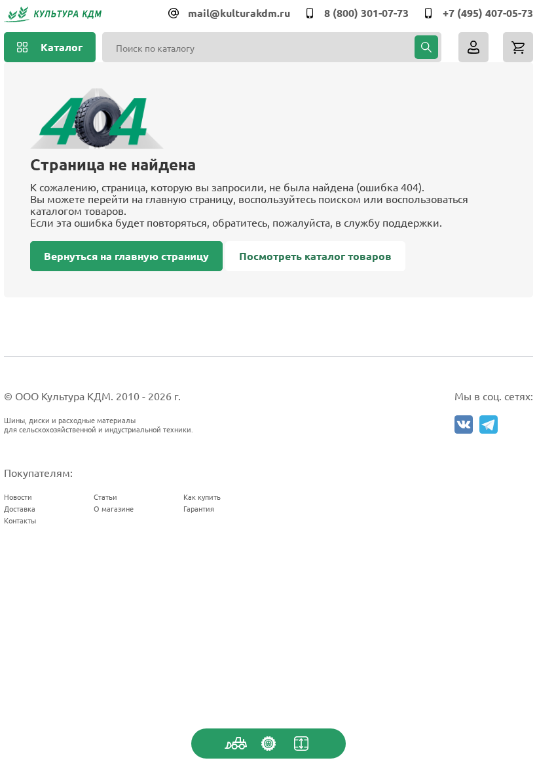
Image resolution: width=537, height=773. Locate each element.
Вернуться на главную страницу (126, 256)
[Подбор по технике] (236, 743)
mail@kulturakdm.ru (239, 13)
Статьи (105, 496)
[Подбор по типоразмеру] (301, 743)
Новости (18, 496)
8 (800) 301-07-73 (366, 13)
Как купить (202, 496)
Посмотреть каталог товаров (315, 256)
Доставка (19, 508)
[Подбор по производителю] (268, 743)
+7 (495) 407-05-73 (488, 13)
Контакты (20, 520)
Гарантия (198, 508)
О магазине (114, 508)
